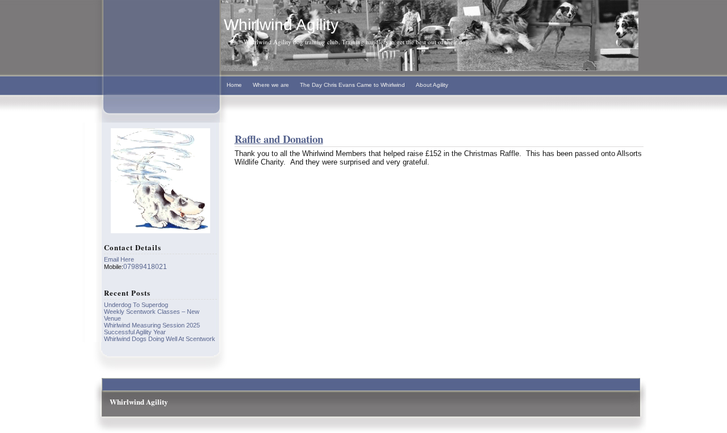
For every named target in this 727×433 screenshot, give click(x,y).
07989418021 (145, 267)
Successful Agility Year (135, 332)
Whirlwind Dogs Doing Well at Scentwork (159, 338)
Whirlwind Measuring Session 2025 (152, 325)
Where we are (271, 85)
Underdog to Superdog (136, 304)
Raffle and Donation (279, 138)
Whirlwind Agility (281, 24)
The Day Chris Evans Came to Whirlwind (352, 85)
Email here (119, 259)
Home (234, 85)
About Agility (432, 85)
